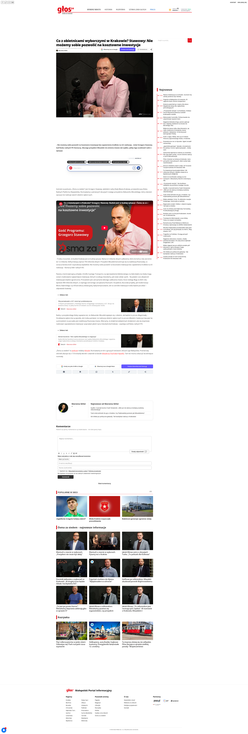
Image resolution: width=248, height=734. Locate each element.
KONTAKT (233, 2)
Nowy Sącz (84, 700)
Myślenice (69, 721)
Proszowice (85, 710)
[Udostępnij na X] (113, 372)
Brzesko (68, 705)
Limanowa (69, 715)
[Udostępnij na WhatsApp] (96, 372)
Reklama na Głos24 (130, 703)
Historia (108, 9)
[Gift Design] (157, 704)
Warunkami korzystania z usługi (78, 471)
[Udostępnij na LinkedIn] (80, 372)
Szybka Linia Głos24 (137, 9)
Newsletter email (129, 700)
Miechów (69, 718)
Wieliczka (84, 721)
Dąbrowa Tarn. (70, 710)
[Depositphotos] (175, 701)
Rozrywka (120, 9)
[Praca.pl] (157, 701)
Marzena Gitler (63, 50)
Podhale (84, 708)
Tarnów (83, 715)
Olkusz (83, 703)
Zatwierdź (65, 477)
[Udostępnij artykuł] (151, 49)
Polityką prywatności (95, 471)
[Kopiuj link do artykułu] (129, 372)
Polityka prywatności (130, 705)
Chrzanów (69, 708)
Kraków (68, 700)
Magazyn (98, 703)
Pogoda (97, 700)
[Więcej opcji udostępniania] (145, 372)
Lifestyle (97, 705)
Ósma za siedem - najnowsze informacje (82, 527)
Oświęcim (84, 705)
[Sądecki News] (166, 701)
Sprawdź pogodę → (186, 10)
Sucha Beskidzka (86, 713)
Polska (97, 710)
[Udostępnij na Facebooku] (64, 372)
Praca (152, 9)
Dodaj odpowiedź (138, 451)
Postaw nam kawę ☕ (127, 49)
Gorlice (68, 713)
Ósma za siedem (100, 715)
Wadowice (84, 718)
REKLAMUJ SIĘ (242, 2)
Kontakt (126, 708)
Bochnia (68, 703)
